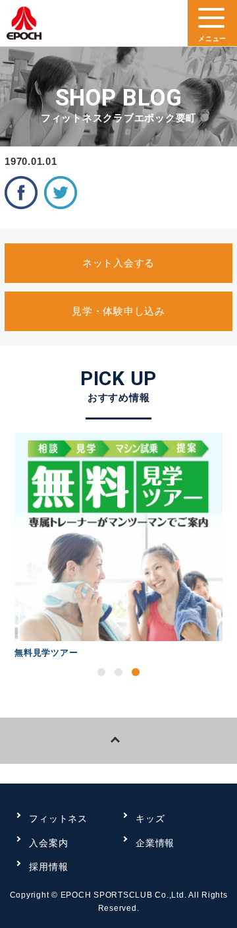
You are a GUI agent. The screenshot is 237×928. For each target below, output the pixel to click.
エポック (24, 26)
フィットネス (58, 818)
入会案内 (48, 843)
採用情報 (48, 866)
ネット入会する (118, 262)
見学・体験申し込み (118, 311)
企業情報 (155, 843)
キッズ (150, 818)
